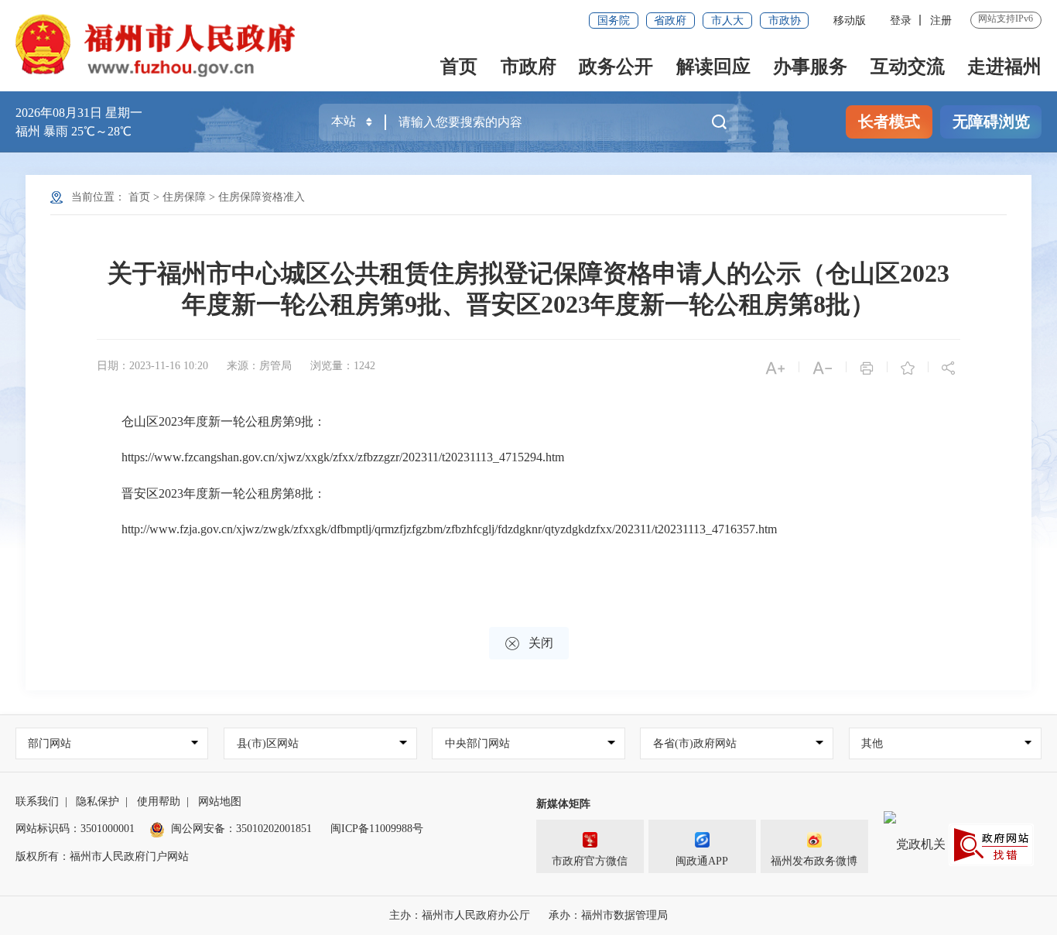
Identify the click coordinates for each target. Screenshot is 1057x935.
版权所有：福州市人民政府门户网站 (102, 856)
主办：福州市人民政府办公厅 (459, 915)
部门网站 (49, 743)
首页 (458, 67)
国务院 (613, 20)
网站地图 (219, 801)
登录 (901, 20)
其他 (872, 743)
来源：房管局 (259, 366)
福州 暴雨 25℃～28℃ (73, 131)
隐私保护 (97, 801)
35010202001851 (274, 828)
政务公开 (616, 67)
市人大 (727, 20)
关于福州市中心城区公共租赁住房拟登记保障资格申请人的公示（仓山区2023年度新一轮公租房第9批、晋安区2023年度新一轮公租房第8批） (528, 288)
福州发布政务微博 (814, 861)
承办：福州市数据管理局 (608, 915)
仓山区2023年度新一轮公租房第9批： (211, 421)
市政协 (784, 20)
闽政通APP (702, 861)
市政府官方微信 (590, 861)
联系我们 (37, 801)
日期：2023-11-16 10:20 (152, 366)
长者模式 (889, 121)
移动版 (849, 20)
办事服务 (810, 67)
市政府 (528, 67)
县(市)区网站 (268, 743)
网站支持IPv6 (1005, 18)
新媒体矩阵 (563, 804)
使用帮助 (158, 801)
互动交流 (908, 67)
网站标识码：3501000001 (75, 828)
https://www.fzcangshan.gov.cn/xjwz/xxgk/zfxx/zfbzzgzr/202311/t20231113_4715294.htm (330, 457)
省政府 (670, 20)
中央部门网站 (477, 743)
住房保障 (184, 197)
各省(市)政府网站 (695, 743)
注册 (941, 20)
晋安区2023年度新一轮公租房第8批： (211, 493)
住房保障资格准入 (261, 197)
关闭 (529, 643)
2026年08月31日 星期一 (78, 112)
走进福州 (1004, 67)
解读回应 (713, 67)
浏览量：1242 (342, 366)
